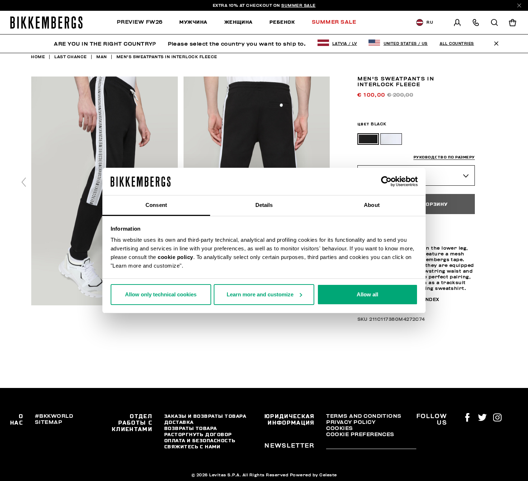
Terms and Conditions (363, 416)
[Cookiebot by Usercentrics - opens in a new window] (386, 181)
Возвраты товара (190, 428)
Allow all (367, 294)
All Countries (457, 44)
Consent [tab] (156, 205)
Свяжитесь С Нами (192, 446)
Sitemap (48, 422)
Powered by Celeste (313, 475)
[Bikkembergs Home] (46, 22)
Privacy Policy (350, 422)
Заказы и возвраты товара (205, 416)
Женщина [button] (238, 22)
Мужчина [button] (193, 22)
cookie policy (175, 257)
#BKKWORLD (54, 416)
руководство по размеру (444, 157)
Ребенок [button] (282, 22)
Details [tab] (264, 205)
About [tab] (372, 205)
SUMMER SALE (298, 5)
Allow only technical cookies (160, 294)
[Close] (519, 5)
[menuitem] (144, 22)
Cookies (339, 428)
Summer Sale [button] (334, 22)
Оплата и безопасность (200, 440)
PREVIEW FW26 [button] (140, 22)
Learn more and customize (260, 294)
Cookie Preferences (360, 434)
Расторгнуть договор (198, 434)
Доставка (179, 422)
